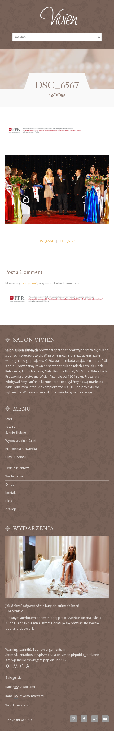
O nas (9, 484)
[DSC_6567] (57, 222)
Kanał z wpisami (20, 687)
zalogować (29, 283)
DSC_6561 (46, 241)
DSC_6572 (67, 241)
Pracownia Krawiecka (21, 449)
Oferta (10, 427)
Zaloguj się (13, 677)
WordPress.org (16, 705)
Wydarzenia (14, 476)
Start (8, 419)
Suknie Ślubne (15, 432)
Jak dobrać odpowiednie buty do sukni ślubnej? (42, 605)
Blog (8, 501)
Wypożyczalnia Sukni (20, 440)
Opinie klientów (17, 468)
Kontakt (11, 492)
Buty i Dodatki (15, 457)
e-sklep (10, 509)
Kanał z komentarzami (24, 696)
